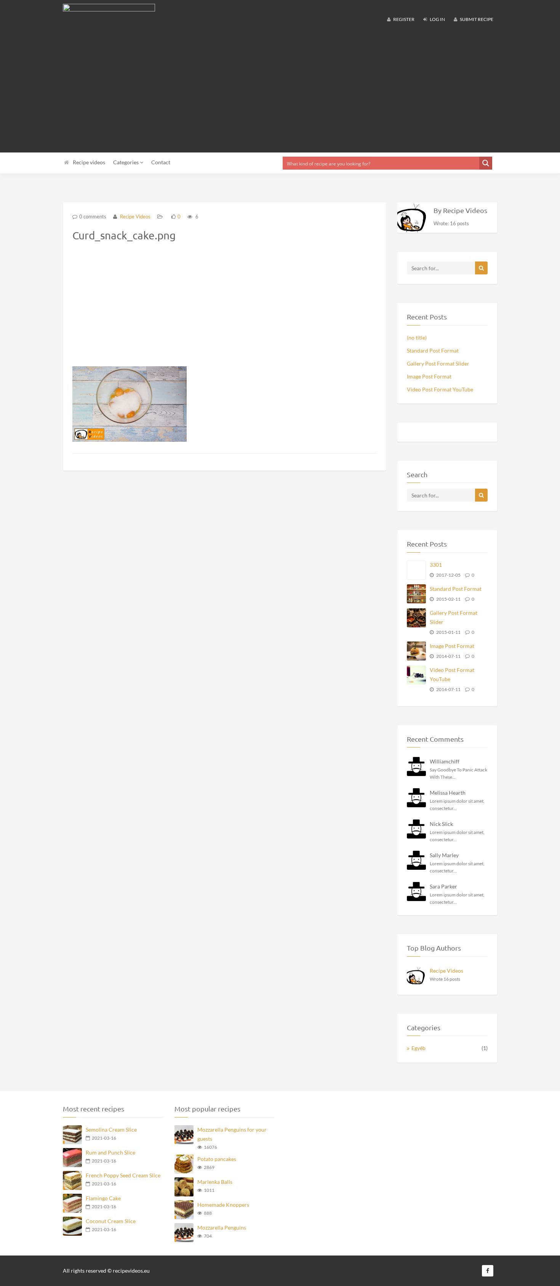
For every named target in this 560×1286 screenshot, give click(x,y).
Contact (160, 162)
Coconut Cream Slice (111, 1221)
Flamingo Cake (103, 1198)
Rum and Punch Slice (110, 1152)
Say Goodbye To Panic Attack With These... (458, 773)
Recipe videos (89, 162)
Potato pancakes (216, 1159)
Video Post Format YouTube (440, 389)
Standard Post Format (433, 350)
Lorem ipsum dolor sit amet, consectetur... (457, 804)
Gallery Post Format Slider (438, 363)
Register (403, 19)
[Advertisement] (280, 91)
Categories (126, 162)
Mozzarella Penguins (221, 1227)
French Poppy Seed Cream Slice (123, 1175)
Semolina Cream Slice (111, 1129)
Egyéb (418, 1048)
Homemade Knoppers (223, 1204)
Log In (437, 19)
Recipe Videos (134, 216)
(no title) (417, 337)
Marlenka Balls (214, 1182)
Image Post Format (429, 376)
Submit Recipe (476, 19)
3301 (436, 564)
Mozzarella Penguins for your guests (232, 1134)
